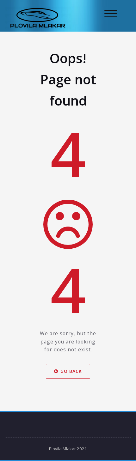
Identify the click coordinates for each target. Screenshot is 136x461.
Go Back (71, 371)
